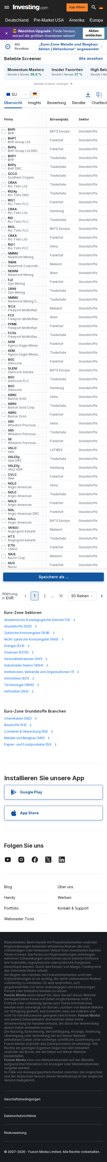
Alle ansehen (91, 58)
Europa (96, 20)
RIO (18, 220)
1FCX (22, 308)
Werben (64, 897)
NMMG (21, 255)
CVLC (12, 476)
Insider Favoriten (67, 69)
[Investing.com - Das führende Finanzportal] (30, 7)
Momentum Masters (26, 69)
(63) (15, 725)
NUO (12, 565)
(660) (31, 639)
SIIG (24, 423)
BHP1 (19, 140)
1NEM (24, 264)
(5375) (16, 652)
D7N (13, 547)
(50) (27, 744)
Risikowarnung (15, 1133)
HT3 (22, 538)
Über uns (65, 887)
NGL (23, 512)
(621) (16, 678)
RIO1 (18, 202)
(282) (18, 718)
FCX (23, 317)
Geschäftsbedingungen (22, 1099)
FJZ (16, 281)
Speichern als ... (54, 577)
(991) (23, 659)
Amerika (76, 20)
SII (24, 441)
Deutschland (17, 20)
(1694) (23, 665)
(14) (37, 620)
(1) (39, 672)
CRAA (17, 184)
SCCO (21, 175)
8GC (15, 361)
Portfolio (11, 908)
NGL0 (20, 485)
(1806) (19, 685)
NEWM (21, 273)
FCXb (24, 335)
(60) (26, 731)
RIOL (18, 228)
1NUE (16, 556)
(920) (18, 626)
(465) (24, 738)
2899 (16, 290)
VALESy (15, 458)
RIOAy (18, 193)
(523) (14, 646)
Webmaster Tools (19, 919)
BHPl (11, 131)
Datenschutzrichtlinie (20, 1116)
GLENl (20, 370)
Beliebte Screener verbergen (51, 83)
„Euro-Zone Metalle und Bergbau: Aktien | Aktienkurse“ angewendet (68, 46)
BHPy (23, 149)
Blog (8, 887)
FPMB (22, 326)
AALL (20, 520)
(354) (16, 691)
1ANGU (22, 529)
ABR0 (17, 397)
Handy (9, 897)
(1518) (27, 633)
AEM (23, 343)
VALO (12, 450)
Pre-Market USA (49, 20)
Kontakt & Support (73, 908)
